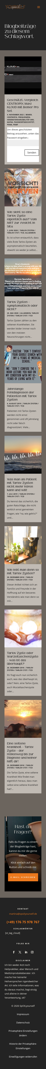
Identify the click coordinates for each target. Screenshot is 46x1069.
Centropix (12, 117)
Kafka (10, 122)
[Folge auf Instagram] (32, 952)
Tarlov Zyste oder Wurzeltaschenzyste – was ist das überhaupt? (22, 658)
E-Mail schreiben (23, 877)
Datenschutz (23, 1022)
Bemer (29, 114)
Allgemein (30, 233)
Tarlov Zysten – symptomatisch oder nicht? (22, 305)
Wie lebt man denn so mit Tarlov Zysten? (23, 571)
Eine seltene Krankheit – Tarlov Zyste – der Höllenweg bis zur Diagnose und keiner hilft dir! (22, 752)
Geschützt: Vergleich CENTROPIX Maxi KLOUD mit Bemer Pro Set (23, 105)
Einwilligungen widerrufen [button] (23, 1056)
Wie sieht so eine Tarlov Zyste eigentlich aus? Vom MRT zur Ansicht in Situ (22, 219)
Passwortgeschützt (24, 122)
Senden (31, 152)
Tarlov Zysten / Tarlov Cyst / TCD (21, 231)
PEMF (15, 124)
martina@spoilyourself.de (23, 913)
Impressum (23, 1014)
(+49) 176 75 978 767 (23, 922)
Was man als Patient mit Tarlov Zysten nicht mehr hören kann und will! (22, 484)
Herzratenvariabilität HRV (20, 119)
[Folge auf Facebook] (13, 952)
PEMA (9, 124)
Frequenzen (24, 117)
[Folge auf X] (19, 952)
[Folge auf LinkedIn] (26, 952)
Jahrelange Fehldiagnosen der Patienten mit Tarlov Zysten (22, 394)
